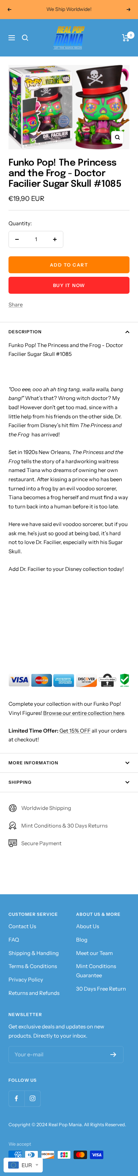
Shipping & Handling (33, 953)
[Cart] (126, 37)
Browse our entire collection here (83, 713)
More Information (33, 762)
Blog (81, 939)
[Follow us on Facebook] (16, 1098)
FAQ (13, 939)
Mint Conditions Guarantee (96, 971)
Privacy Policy (25, 979)
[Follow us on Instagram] (32, 1098)
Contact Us (22, 926)
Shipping (19, 782)
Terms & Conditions (32, 966)
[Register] (113, 1054)
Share (15, 304)
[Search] (25, 38)
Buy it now (69, 285)
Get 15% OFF (75, 730)
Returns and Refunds (33, 993)
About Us (87, 926)
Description (25, 331)
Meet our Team (94, 953)
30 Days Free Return (101, 988)
